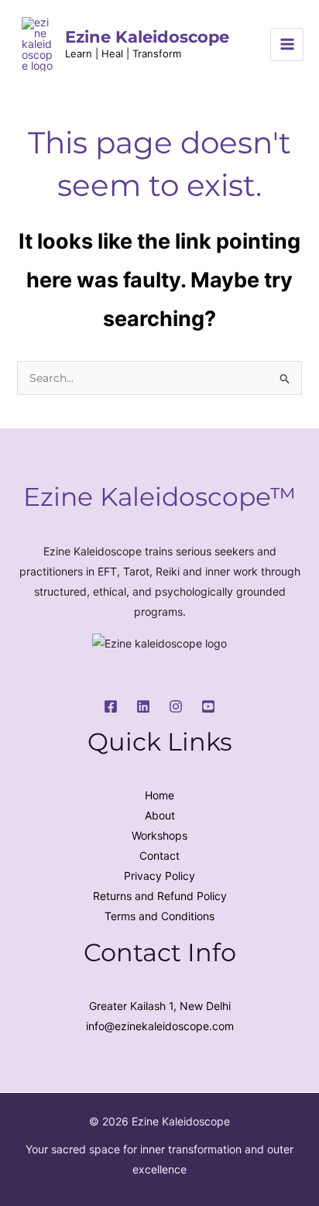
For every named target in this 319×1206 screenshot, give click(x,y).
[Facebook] (111, 706)
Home (159, 795)
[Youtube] (208, 706)
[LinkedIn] (143, 706)
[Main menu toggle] (287, 44)
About (160, 815)
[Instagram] (176, 706)
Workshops (159, 835)
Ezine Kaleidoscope (147, 36)
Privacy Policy (159, 875)
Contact (159, 855)
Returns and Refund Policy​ (160, 895)
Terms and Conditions (159, 916)
